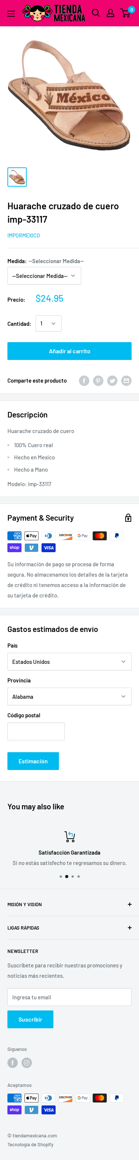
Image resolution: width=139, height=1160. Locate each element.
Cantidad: (19, 323)
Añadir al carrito (69, 350)
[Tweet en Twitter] (112, 380)
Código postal (23, 715)
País (12, 645)
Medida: (45, 261)
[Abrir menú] (11, 14)
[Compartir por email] (126, 380)
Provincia (19, 680)
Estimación (33, 760)
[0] (125, 13)
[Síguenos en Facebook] (12, 1063)
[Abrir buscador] (96, 13)
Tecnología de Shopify (30, 1144)
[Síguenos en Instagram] (26, 1063)
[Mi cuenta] (110, 13)
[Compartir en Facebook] (84, 380)
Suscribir (30, 1019)
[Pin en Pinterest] (98, 380)
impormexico (23, 235)
